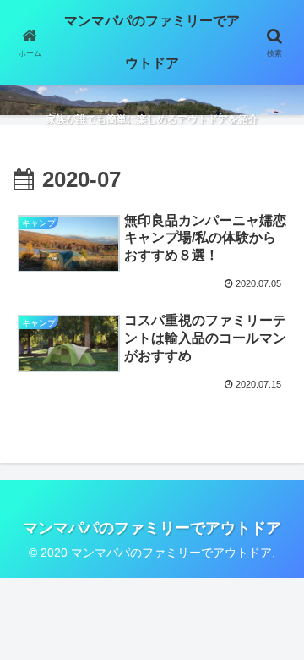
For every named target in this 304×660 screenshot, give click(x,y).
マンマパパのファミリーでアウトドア (152, 42)
